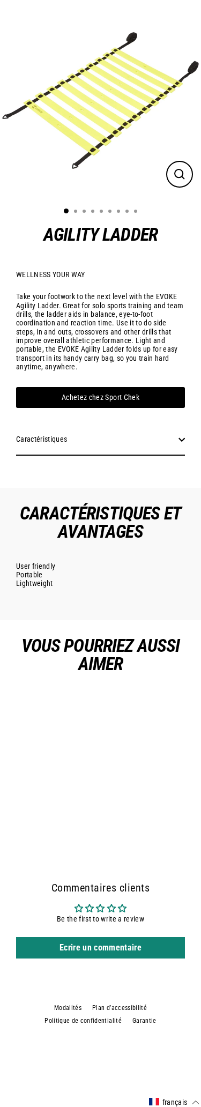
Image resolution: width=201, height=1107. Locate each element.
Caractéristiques (41, 439)
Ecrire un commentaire (100, 947)
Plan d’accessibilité (119, 1008)
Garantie (144, 1020)
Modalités (67, 1008)
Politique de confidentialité (83, 1020)
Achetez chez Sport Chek (100, 397)
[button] (174, 1102)
